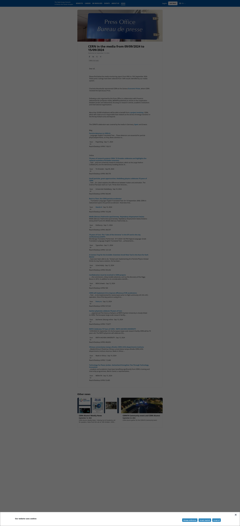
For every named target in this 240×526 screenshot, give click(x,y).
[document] (120, 519)
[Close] (235, 514)
